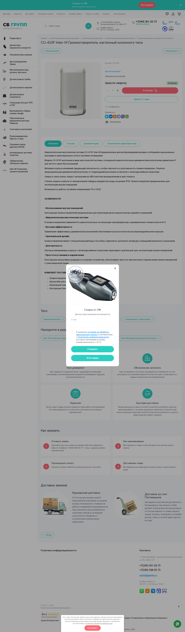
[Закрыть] (115, 268)
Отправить (92, 349)
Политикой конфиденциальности (93, 337)
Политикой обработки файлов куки (99, 623)
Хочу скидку (92, 358)
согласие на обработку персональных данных (92, 333)
